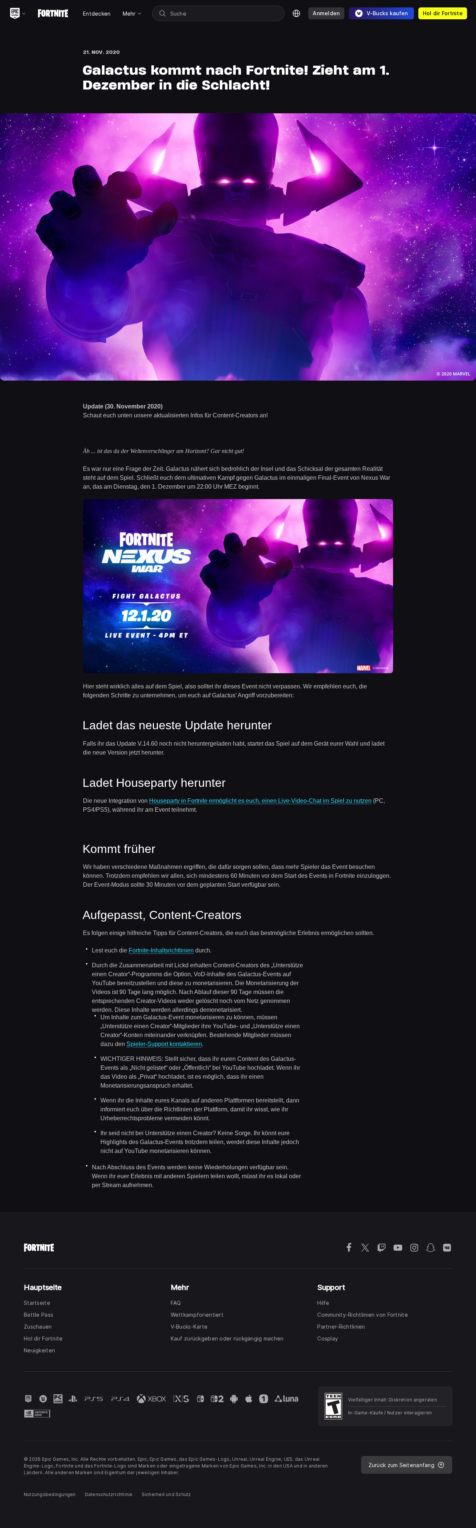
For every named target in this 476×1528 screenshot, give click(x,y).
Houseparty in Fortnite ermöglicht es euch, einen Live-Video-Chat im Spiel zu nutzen (260, 801)
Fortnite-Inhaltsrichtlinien (161, 950)
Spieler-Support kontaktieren (164, 1044)
